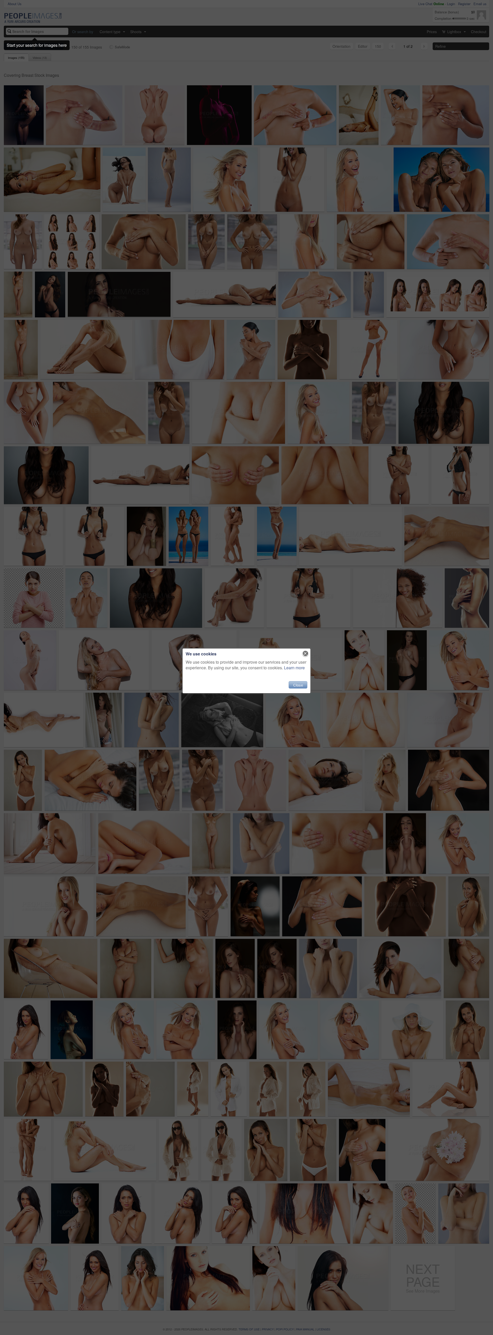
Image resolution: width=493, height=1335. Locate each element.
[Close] (305, 653)
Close (298, 685)
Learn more (294, 668)
